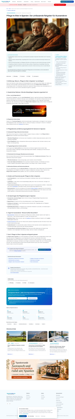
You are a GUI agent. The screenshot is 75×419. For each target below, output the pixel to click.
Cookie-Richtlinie (59, 402)
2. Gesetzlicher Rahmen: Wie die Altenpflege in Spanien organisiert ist (61, 59)
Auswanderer (15, 186)
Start (7, 8)
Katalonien (21, 124)
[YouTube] (10, 404)
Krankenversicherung (12, 221)
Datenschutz (58, 400)
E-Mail (29, 76)
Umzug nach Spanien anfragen (44, 249)
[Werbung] (29, 111)
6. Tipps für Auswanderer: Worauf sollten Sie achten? (61, 82)
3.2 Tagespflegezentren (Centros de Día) (61, 70)
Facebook (23, 76)
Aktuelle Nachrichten (33, 343)
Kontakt (42, 398)
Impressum (58, 398)
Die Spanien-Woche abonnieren (67, 1)
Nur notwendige (31, 416)
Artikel (10, 8)
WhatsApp (16, 76)
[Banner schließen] (55, 409)
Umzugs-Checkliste (17, 250)
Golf (9, 343)
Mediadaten (58, 395)
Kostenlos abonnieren (32, 298)
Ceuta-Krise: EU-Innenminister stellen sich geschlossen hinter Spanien (37, 346)
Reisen (12, 343)
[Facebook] (7, 404)
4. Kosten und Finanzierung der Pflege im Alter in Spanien (60, 77)
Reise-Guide (43, 1)
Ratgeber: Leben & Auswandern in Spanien (16, 261)
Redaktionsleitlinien (59, 407)
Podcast (49, 1)
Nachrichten (19, 1)
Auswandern (26, 1)
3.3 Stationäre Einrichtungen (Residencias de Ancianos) (60, 73)
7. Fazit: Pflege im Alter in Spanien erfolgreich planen (61, 84)
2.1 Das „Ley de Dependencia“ (61, 61)
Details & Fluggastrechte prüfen (59, 4)
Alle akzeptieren (23, 416)
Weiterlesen (10, 354)
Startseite (14, 1)
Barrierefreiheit (58, 405)
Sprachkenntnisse (11, 214)
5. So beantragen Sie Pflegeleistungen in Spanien (60, 79)
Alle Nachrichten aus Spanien (14, 260)
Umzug (32, 1)
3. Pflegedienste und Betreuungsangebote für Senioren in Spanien (61, 65)
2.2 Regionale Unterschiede (60, 63)
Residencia (29, 218)
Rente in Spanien (34, 188)
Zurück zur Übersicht (11, 10)
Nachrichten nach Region (35, 260)
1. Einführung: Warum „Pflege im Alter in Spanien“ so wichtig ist (61, 57)
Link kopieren (36, 76)
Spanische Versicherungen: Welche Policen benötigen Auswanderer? (57, 347)
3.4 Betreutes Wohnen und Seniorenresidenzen (60, 75)
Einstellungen (43, 416)
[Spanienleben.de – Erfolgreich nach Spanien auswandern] (5, 2)
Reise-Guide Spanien (34, 261)
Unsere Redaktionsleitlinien (14, 272)
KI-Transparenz (58, 409)
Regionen (28, 398)
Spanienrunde (37, 1)
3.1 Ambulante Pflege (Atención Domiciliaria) (61, 68)
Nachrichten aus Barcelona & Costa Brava (16, 258)
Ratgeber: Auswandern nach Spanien (37, 258)
